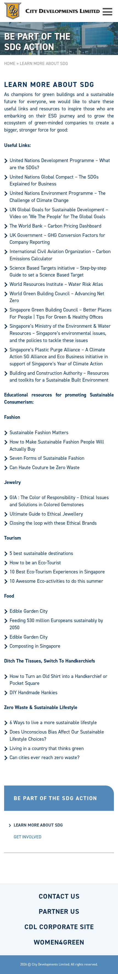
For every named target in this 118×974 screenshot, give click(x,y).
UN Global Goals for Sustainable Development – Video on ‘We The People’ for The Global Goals (59, 213)
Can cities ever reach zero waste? (45, 757)
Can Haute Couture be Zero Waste (45, 467)
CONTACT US (59, 896)
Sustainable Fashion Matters (39, 432)
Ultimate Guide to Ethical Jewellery (46, 514)
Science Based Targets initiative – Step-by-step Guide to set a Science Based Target (58, 271)
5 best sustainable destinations (41, 553)
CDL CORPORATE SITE (59, 926)
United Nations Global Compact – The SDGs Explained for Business (54, 180)
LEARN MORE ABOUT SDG (38, 825)
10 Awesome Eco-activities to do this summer (56, 581)
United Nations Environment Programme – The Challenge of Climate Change (58, 197)
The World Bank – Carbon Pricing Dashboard (55, 226)
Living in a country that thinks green (47, 748)
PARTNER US (59, 911)
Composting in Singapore (35, 646)
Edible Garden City (28, 611)
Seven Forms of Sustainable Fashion (47, 458)
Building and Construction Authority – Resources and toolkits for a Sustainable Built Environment (59, 377)
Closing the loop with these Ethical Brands (53, 523)
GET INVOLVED (27, 837)
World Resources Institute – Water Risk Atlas (56, 284)
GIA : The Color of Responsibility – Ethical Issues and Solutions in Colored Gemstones (59, 501)
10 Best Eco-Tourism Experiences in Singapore (57, 571)
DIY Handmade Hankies (33, 692)
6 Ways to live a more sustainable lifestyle (53, 722)
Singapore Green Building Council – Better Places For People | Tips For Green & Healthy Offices (60, 313)
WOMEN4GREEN (59, 942)
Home (9, 63)
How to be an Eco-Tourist (35, 562)
